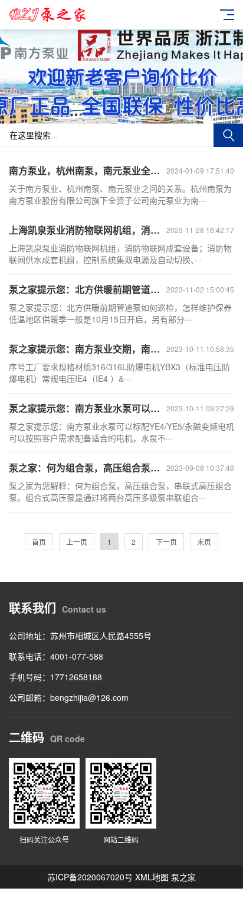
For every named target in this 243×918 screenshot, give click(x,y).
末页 (204, 542)
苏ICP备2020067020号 (90, 877)
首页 (39, 542)
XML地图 (152, 877)
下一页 (166, 542)
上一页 (76, 542)
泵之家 (183, 877)
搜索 (228, 135)
